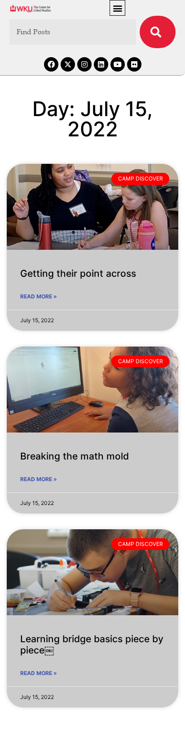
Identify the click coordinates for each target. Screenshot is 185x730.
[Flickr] (134, 64)
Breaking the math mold (74, 456)
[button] (117, 8)
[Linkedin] (101, 64)
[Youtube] (117, 64)
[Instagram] (84, 64)
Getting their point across (78, 273)
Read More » (38, 296)
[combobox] (73, 32)
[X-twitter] (68, 64)
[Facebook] (51, 64)
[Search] (158, 32)
